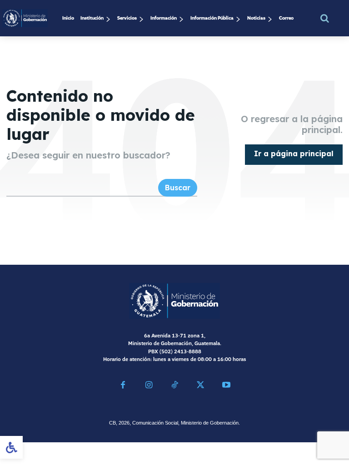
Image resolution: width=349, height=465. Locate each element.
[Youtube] (226, 386)
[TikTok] (174, 386)
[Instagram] (149, 386)
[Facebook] (123, 386)
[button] (324, 18)
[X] (200, 386)
